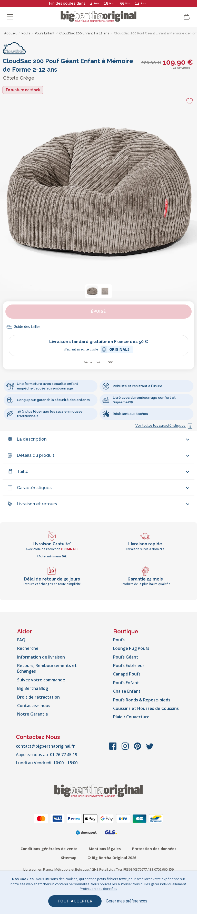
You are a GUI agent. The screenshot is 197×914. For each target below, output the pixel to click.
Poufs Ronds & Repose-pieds (141, 700)
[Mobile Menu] (10, 17)
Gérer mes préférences (126, 901)
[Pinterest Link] (138, 748)
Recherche (27, 648)
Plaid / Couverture (131, 717)
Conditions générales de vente (49, 848)
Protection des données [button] (98, 888)
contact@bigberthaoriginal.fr (45, 746)
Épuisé (98, 311)
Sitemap (68, 857)
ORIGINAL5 (119, 350)
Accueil (10, 33)
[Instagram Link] (126, 748)
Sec (143, 3)
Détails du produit (35, 455)
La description (32, 439)
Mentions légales (105, 848)
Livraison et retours (37, 503)
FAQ (21, 640)
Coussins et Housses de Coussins (146, 708)
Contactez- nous (33, 705)
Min (128, 3)
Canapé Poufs (127, 674)
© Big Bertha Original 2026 (112, 857)
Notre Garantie (32, 714)
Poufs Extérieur (128, 665)
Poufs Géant (125, 657)
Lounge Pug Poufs (131, 648)
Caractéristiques (34, 487)
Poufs (119, 640)
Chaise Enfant (127, 691)
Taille (22, 471)
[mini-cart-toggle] (187, 17)
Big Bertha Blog (32, 688)
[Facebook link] (113, 748)
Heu (112, 3)
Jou (96, 3)
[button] (92, 291)
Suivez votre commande (41, 680)
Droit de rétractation (38, 697)
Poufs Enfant (126, 683)
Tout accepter (75, 901)
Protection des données (154, 848)
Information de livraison (41, 657)
